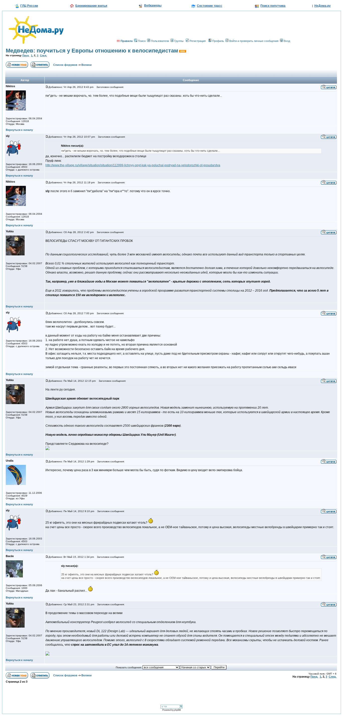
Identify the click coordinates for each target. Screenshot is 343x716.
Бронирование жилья (91, 6)
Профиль (218, 40)
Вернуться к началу (19, 129)
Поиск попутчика (272, 6)
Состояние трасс (209, 6)
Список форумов (65, 64)
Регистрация (198, 40)
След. (43, 55)
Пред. (25, 55)
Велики (86, 64)
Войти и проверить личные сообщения (253, 40)
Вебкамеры (152, 5)
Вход (287, 40)
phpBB (177, 709)
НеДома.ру (322, 6)
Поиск (142, 40)
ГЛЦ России (29, 6)
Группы (179, 40)
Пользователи (160, 40)
